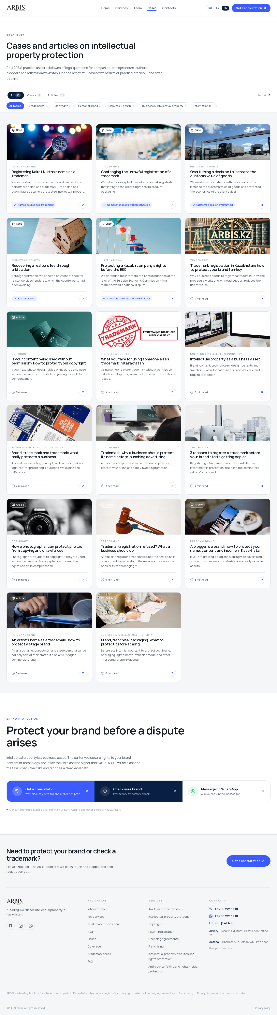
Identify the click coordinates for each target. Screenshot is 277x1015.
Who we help (96, 909)
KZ (218, 8)
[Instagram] (21, 926)
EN (225, 8)
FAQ (90, 961)
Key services (96, 917)
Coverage (94, 946)
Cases (152, 8)
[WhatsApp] (31, 926)
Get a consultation (249, 8)
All (15, 95)
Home (105, 8)
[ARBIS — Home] (15, 8)
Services (121, 8)
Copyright (63, 106)
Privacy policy (263, 1008)
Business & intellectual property (164, 106)
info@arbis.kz (225, 923)
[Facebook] (10, 926)
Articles (56, 95)
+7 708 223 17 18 (226, 909)
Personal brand (89, 106)
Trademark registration (103, 924)
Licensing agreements (163, 939)
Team (137, 8)
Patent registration (161, 932)
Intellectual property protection (169, 917)
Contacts (169, 8)
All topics (15, 106)
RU (210, 8)
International (204, 106)
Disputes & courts (121, 106)
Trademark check (99, 954)
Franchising (156, 946)
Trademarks (38, 106)
